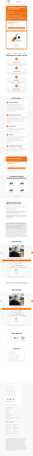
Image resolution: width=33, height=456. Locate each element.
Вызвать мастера (16, 260)
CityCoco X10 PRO (16, 428)
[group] (9, 339)
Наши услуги (8, 416)
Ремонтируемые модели (9, 414)
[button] (32, 252)
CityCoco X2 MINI (16, 433)
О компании (8, 413)
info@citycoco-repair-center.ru (12, 389)
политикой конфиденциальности (22, 29)
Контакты (7, 410)
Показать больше (16, 196)
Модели (20, 53)
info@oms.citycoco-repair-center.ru (15, 356)
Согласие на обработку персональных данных (13, 417)
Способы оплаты (8, 419)
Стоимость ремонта (9, 407)
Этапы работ (15, 53)
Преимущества (9, 53)
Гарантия (25, 53)
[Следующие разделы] (26, 53)
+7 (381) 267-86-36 (18, 1)
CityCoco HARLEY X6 (9, 424)
